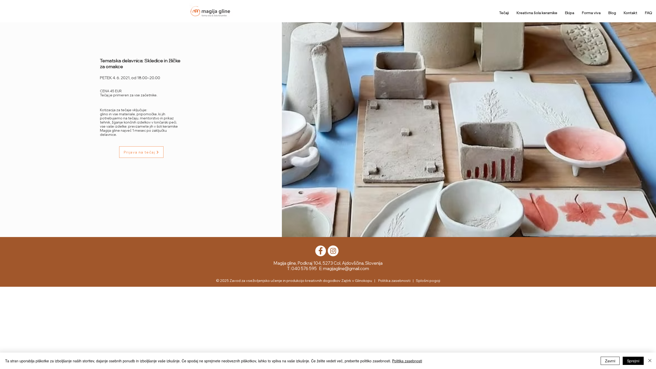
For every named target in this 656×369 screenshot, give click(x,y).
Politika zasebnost (393, 280)
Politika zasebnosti (407, 360)
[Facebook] (320, 250)
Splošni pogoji (428, 280)
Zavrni (610, 360)
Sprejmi (633, 360)
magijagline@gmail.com (346, 268)
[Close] (650, 361)
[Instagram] (333, 250)
